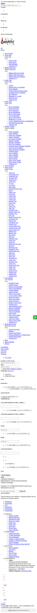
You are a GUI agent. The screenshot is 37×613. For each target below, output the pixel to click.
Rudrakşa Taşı (13, 247)
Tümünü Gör (13, 66)
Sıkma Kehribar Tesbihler (17, 149)
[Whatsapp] (9, 509)
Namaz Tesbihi (13, 157)
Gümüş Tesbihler (14, 137)
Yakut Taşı (12, 263)
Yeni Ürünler (9, 53)
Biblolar (11, 331)
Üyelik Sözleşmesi (14, 535)
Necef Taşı (12, 235)
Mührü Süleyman (10, 68)
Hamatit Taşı (13, 201)
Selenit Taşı (12, 221)
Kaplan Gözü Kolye (15, 303)
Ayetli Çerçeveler (14, 329)
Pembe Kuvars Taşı (15, 244)
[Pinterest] (8, 502)
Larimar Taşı (13, 224)
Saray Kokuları (9, 165)
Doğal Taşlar (9, 167)
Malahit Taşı (12, 231)
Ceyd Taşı (12, 185)
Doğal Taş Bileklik (14, 308)
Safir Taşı (12, 253)
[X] (6, 505)
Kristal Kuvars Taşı (15, 217)
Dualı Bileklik (13, 64)
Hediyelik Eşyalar (10, 324)
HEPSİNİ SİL (5, 398)
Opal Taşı (12, 242)
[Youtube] (8, 507)
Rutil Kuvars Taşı (14, 251)
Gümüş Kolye (13, 304)
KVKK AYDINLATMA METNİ (19, 544)
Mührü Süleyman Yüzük (16, 73)
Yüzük (11, 85)
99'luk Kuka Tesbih (15, 162)
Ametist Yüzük (13, 317)
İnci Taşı (11, 205)
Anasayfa (8, 374)
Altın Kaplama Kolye (15, 306)
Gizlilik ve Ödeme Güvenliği (18, 540)
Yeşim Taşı (12, 267)
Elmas (11, 190)
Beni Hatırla (7, 369)
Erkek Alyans (13, 98)
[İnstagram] (8, 510)
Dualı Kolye (12, 62)
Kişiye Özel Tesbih (15, 160)
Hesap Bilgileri (9, 342)
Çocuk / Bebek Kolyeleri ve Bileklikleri (21, 121)
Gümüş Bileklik (14, 290)
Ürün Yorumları (13, 542)
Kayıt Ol (3, 352)
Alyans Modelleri (14, 116)
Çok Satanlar (9, 278)
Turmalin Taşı (13, 262)
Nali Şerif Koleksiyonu (16, 123)
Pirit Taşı (11, 246)
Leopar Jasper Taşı (14, 226)
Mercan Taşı (12, 233)
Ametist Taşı (12, 180)
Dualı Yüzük (13, 60)
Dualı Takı (8, 55)
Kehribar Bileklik (14, 310)
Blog (6, 340)
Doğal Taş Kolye (14, 297)
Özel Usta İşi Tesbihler (16, 148)
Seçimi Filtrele (6, 475)
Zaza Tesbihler (13, 153)
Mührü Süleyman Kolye (16, 75)
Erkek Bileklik (13, 89)
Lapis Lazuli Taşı (14, 230)
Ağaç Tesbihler (13, 155)
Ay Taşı (11, 183)
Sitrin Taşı (12, 256)
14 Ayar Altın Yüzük (15, 295)
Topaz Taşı (12, 260)
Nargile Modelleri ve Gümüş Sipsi (19, 335)
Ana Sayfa (12, 549)
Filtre (2, 477)
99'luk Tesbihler (14, 132)
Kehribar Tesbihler (14, 142)
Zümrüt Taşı (12, 274)
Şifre (2, 365)
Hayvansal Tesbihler (15, 139)
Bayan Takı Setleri (14, 114)
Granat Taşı (12, 196)
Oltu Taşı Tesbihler (15, 144)
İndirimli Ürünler (14, 557)
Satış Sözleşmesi (14, 537)
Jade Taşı (11, 208)
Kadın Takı (8, 101)
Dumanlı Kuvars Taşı (15, 189)
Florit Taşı (12, 194)
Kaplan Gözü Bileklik (15, 287)
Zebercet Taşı (13, 271)
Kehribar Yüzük (14, 283)
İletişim (7, 344)
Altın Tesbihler (13, 133)
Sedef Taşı (12, 255)
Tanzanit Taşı (13, 258)
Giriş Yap (4, 350)
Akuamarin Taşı (14, 174)
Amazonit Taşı (13, 176)
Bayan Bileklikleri (14, 112)
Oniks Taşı (12, 240)
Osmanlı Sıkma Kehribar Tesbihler (19, 146)
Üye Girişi (8, 357)
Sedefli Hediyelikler (15, 336)
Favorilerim (4, 347)
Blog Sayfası (13, 555)
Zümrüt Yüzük (13, 285)
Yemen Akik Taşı (14, 265)
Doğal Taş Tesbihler (15, 135)
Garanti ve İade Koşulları (16, 539)
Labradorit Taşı (13, 222)
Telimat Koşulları (14, 533)
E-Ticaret (13, 610)
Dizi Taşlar (12, 187)
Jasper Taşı (12, 206)
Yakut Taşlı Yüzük (14, 294)
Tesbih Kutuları (13, 151)
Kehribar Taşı (13, 214)
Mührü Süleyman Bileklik (17, 76)
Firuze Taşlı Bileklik (15, 288)
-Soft (9, 610)
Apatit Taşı (12, 182)
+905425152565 (26, 571)
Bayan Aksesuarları (15, 117)
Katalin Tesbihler (14, 141)
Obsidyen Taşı (13, 238)
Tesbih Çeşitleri (9, 126)
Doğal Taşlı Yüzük (14, 320)
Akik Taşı (12, 173)
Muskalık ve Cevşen (15, 96)
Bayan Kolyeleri (14, 109)
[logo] (18, 41)
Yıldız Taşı (12, 269)
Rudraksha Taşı (13, 249)
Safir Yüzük (12, 313)
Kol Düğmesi (13, 94)
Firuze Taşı (12, 192)
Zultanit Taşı (12, 272)
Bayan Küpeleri (14, 110)
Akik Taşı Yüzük (14, 319)
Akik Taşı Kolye (14, 301)
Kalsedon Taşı (13, 210)
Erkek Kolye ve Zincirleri (17, 87)
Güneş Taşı (12, 198)
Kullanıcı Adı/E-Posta (7, 361)
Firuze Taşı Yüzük (14, 315)
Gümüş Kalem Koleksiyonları (18, 91)
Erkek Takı (8, 80)
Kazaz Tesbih (13, 158)
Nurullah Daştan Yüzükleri (17, 92)
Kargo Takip (5, 349)
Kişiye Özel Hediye (15, 333)
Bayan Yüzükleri (14, 107)
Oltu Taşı (11, 237)
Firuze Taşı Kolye (14, 299)
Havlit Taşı (12, 203)
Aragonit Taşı (13, 178)
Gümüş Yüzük (13, 292)
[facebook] (8, 503)
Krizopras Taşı (13, 219)
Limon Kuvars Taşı (15, 228)
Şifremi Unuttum (16, 369)
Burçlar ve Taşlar (14, 521)
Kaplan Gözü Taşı (14, 212)
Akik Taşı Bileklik (14, 311)
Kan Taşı (11, 215)
